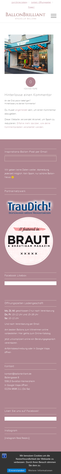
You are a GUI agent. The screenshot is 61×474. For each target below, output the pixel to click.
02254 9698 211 (13, 389)
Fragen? (31, 7)
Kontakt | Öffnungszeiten (41, 2)
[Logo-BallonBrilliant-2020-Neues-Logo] (25, 16)
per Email (34, 324)
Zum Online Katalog (19, 2)
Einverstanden (16, 470)
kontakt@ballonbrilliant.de (18, 374)
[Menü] (51, 16)
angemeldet (21, 110)
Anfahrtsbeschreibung (16, 348)
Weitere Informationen (40, 470)
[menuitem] (19, 2)
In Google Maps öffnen (16, 385)
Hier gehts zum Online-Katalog (34, 333)
